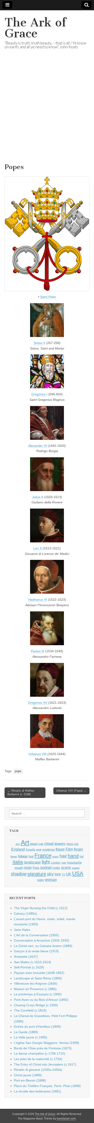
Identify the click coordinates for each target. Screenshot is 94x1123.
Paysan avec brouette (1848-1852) (39, 973)
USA (77, 873)
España (30, 849)
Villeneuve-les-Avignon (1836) (35, 983)
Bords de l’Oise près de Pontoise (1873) (43, 1048)
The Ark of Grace (35, 28)
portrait (46, 867)
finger (78, 849)
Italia (18, 861)
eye (39, 849)
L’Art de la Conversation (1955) (36, 935)
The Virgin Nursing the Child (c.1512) (41, 908)
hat (82, 856)
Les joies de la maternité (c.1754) (38, 1059)
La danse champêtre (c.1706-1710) (39, 1053)
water (40, 880)
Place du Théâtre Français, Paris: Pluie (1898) (47, 1086)
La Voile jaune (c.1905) (30, 1037)
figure (60, 849)
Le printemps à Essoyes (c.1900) (38, 994)
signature (36, 873)
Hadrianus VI (37, 599)
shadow (18, 873)
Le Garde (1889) (26, 1032)
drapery (60, 844)
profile (56, 867)
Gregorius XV (37, 702)
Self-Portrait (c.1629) (29, 967)
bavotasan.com (66, 1118)
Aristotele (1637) (26, 956)
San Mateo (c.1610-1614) (32, 962)
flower (13, 856)
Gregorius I (39, 394)
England (18, 849)
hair (63, 856)
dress (70, 844)
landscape (32, 862)
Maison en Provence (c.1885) (35, 989)
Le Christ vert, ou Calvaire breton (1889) (43, 946)
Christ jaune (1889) (28, 1075)
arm (18, 844)
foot (31, 856)
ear (76, 844)
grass (55, 856)
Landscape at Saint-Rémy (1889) (38, 978)
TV (63, 874)
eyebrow (48, 849)
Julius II (37, 497)
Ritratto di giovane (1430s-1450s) (38, 1069)
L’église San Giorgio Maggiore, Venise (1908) (46, 1043)
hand (73, 855)
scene (66, 867)
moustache (74, 862)
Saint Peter (48, 297)
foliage (23, 856)
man (63, 862)
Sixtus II (39, 343)
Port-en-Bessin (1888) (30, 1080)
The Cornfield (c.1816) (30, 1010)
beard (33, 844)
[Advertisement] (47, 112)
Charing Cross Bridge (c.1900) (36, 1005)
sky (50, 874)
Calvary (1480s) (25, 913)
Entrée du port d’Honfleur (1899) (37, 1026)
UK (68, 874)
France (42, 855)
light (46, 861)
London (55, 862)
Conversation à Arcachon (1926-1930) (41, 940)
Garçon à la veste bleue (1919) (36, 951)
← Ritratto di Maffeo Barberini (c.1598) (21, 792)
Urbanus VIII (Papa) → (71, 790)
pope (18, 771)
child (40, 844)
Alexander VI (37, 446)
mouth (19, 867)
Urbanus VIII (38, 754)
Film (69, 849)
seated (75, 868)
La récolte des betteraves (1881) (37, 1091)
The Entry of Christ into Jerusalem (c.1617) (45, 1064)
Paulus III (37, 651)
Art (25, 842)
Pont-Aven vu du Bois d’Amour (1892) (41, 999)
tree (58, 874)
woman (51, 879)
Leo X (37, 548)
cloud (48, 843)
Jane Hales (22, 930)
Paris (36, 867)
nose (28, 867)
